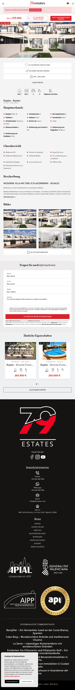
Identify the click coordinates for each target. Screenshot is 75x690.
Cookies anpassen (27, 681)
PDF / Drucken (39, 77)
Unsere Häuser (37, 527)
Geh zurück (38, 82)
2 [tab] (38, 384)
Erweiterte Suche (35, 10)
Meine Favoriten (37, 547)
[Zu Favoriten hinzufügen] (33, 344)
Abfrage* (9, 297)
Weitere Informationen (12, 676)
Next (73, 40)
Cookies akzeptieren (12, 681)
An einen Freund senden (39, 71)
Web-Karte (54, 684)
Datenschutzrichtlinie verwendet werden (24, 309)
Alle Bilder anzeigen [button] (39, 252)
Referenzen (37, 537)
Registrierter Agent (37, 533)
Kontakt (37, 543)
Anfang (37, 524)
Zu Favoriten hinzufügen (39, 65)
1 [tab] (36, 384)
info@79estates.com (38, 500)
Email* (9, 281)
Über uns (37, 530)
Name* (9, 273)
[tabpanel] (20, 361)
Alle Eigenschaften (37, 390)
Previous (2, 40)
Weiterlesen (9, 197)
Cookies (46, 684)
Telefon (9, 289)
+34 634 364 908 (37, 478)
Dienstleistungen (37, 540)
